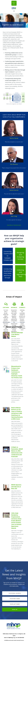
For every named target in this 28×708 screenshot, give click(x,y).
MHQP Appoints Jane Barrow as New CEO (16, 486)
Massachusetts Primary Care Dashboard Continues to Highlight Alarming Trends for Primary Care (16, 371)
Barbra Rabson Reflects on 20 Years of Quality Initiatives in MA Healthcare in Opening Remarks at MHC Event (17, 413)
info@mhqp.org (11, 637)
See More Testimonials (14, 225)
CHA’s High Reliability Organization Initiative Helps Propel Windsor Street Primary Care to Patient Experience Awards (16, 520)
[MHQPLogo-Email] (14, 7)
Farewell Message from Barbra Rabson (17, 334)
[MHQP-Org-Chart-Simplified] (14, 93)
